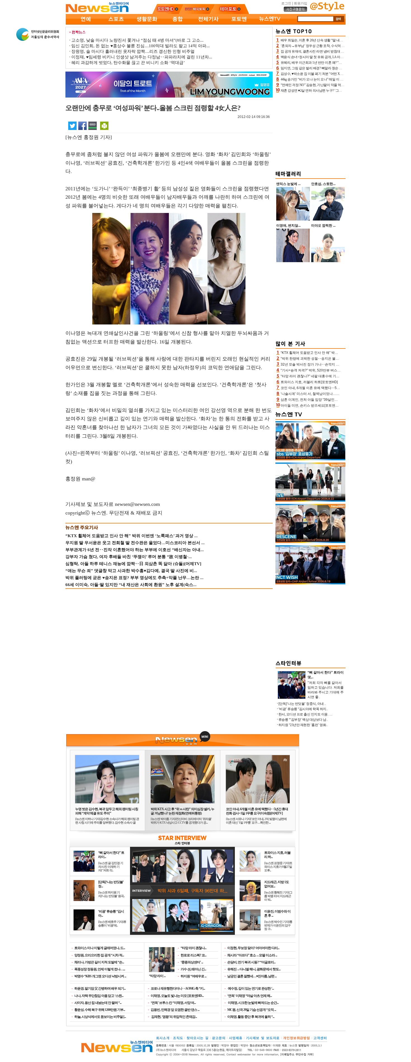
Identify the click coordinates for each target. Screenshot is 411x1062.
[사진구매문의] (295, 11)
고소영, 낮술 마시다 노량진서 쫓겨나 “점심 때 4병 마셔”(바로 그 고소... (137, 40)
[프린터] (104, 125)
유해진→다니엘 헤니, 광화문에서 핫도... (253, 969)
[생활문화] (147, 23)
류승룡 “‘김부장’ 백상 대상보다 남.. (303, 720)
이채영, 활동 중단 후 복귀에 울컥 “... (250, 1017)
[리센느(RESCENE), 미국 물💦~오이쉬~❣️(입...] (310, 542)
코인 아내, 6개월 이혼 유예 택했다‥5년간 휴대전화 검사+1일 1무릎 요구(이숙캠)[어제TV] (257, 811)
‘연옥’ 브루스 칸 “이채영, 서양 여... (173, 1003)
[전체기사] (208, 23)
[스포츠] (116, 23)
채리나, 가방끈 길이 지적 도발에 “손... (99, 962)
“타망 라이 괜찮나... (193, 948)
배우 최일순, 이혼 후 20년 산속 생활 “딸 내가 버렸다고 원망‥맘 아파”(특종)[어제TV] (340, 40)
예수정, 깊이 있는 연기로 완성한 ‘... (250, 988)
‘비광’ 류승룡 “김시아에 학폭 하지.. (303, 709)
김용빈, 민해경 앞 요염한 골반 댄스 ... (175, 1010)
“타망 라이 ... (157, 976)
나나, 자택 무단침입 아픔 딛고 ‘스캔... (98, 996)
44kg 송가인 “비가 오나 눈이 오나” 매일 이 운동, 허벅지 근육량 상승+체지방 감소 (337, 79)
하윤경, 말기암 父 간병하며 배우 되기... (100, 988)
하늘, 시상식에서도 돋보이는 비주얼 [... (100, 1017)
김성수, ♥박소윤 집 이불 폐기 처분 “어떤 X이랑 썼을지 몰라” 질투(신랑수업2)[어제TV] (341, 74)
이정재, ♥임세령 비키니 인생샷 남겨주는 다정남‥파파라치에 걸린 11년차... (141, 57)
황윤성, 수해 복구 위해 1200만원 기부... (99, 1010)
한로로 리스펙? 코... (193, 955)
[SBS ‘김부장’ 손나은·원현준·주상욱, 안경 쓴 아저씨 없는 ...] (310, 459)
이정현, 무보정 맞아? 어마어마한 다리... (253, 948)
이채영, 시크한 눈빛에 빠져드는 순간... (252, 1003)
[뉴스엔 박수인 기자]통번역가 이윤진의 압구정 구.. (278, 925)
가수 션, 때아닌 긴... (193, 969)
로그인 (286, 3)
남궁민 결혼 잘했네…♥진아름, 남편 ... (252, 976)
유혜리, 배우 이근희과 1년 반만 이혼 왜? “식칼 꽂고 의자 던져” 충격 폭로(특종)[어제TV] (342, 63)
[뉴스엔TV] (270, 23)
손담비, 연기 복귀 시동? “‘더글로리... (251, 962)
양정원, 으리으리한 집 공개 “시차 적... (99, 955)
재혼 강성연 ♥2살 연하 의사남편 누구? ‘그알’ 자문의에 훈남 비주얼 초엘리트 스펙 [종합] (342, 91)
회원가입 (300, 3)
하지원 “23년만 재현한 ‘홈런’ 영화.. (303, 725)
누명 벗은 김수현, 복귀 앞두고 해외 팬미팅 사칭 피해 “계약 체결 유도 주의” (106, 811)
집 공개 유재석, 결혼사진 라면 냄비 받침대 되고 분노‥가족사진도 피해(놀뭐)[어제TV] (341, 51)
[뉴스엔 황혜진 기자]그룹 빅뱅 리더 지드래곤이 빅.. (278, 896)
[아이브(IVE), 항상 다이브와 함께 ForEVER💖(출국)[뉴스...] (310, 500)
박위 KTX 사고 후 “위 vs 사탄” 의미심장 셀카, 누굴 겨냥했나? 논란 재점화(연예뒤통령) (182, 811)
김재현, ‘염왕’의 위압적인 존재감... (174, 1017)
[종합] (178, 23)
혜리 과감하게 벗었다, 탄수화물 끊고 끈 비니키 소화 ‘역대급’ (128, 62)
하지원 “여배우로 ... (193, 976)
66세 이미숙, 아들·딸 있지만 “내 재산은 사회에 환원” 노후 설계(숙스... (131, 584)
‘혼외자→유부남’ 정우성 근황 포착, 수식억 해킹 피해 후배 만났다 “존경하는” (335, 46)
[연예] (85, 23)
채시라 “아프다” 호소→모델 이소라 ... (252, 955)
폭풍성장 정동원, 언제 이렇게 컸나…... (99, 969)
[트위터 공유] (72, 125)
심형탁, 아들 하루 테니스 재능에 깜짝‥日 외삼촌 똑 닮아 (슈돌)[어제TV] (133, 563)
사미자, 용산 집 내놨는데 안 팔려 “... (97, 1003)
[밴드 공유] (92, 125)
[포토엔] (239, 23)
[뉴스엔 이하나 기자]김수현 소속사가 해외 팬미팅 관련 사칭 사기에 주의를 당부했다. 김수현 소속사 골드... (107, 822)
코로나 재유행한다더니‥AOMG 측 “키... (178, 988)
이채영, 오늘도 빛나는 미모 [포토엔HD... (177, 996)
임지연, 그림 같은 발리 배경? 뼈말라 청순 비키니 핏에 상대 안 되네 (327, 68)
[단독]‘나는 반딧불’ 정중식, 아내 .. (302, 704)
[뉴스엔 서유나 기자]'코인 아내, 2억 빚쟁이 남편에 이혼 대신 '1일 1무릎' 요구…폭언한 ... (256, 820)
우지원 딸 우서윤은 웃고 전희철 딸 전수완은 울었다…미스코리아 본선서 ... (135, 543)
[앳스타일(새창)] (327, 10)
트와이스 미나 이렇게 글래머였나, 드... (99, 948)
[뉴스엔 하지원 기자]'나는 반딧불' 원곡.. (111, 894)
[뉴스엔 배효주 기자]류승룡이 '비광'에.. (112, 923)
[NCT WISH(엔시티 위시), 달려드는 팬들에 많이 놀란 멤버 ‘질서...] (310, 583)
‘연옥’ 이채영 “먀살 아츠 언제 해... (249, 996)
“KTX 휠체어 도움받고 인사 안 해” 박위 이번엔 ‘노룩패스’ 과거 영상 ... (131, 536)
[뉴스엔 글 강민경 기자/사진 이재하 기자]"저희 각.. (110, 866)
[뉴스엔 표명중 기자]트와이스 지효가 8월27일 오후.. (278, 866)
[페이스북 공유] (82, 125)
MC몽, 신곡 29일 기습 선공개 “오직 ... (251, 1010)
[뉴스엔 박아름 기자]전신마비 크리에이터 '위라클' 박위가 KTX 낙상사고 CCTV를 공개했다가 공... (181, 820)
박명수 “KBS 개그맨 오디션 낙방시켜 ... (100, 976)
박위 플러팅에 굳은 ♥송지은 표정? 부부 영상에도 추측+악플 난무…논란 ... (134, 577)
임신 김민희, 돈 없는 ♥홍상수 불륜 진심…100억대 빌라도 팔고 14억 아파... (140, 46)
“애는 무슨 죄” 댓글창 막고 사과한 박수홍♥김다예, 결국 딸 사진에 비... (131, 570)
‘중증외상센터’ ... (192, 962)
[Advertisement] (311, 131)
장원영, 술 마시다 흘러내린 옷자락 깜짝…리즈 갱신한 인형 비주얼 (133, 51)
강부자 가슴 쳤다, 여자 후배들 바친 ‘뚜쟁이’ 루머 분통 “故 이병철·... (128, 556)
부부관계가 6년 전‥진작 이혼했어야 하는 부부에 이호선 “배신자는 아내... (134, 549)
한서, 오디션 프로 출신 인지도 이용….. (305, 714)
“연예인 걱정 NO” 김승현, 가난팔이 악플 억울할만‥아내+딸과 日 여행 (330, 85)
